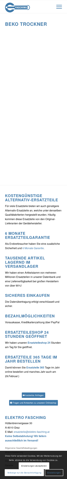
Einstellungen (54, 472)
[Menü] (57, 6)
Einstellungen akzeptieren (34, 465)
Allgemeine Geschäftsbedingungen (21, 447)
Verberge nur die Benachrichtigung (24, 472)
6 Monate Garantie (33, 248)
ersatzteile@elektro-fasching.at (31, 432)
